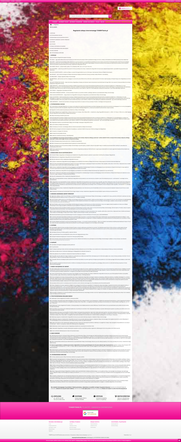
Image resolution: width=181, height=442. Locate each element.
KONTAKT (18, 1)
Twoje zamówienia (93, 423)
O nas (50, 423)
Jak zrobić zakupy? (73, 427)
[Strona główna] (56, 10)
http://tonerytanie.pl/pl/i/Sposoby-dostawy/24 (60, 202)
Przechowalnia (93, 427)
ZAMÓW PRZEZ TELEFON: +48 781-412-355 (118, 22)
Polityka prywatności (52, 425)
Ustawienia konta (93, 425)
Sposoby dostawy (114, 425)
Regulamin (51, 430)
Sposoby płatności (114, 423)
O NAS (12, 1)
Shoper (130, 435)
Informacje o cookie (52, 427)
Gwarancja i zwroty (73, 425)
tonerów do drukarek (115, 387)
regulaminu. (89, 435)
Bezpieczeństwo (52, 429)
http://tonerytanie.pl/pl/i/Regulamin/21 (88, 372)
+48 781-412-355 (78, 388)
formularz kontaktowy (96, 388)
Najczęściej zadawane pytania (75, 429)
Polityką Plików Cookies (81, 440)
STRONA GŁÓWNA (5, 1)
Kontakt (71, 423)
